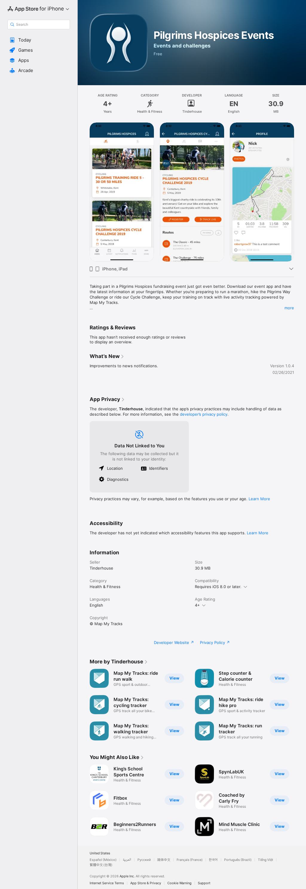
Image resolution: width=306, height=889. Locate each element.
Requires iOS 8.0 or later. (218, 586)
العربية (127, 860)
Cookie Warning (179, 883)
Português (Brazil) (238, 860)
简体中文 (163, 860)
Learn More (259, 498)
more (289, 307)
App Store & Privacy (145, 883)
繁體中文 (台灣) (101, 865)
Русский (144, 860)
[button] (39, 40)
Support (204, 883)
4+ (197, 605)
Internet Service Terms (107, 883)
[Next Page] (300, 191)
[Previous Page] (83, 191)
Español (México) (103, 860)
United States (100, 853)
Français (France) (190, 860)
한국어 (213, 860)
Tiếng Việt (265, 860)
